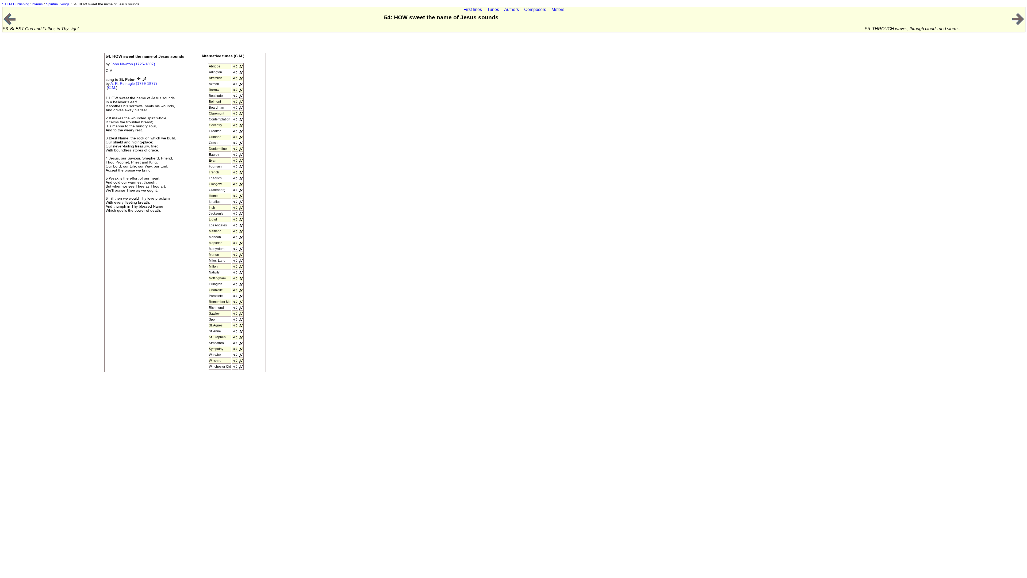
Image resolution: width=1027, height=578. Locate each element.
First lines (472, 9)
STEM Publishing (15, 4)
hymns (37, 4)
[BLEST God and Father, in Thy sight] (9, 24)
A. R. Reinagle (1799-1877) (133, 84)
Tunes (493, 9)
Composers (535, 9)
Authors (511, 9)
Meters (557, 9)
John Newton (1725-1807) (133, 64)
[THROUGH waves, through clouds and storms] (1018, 24)
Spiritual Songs (58, 4)
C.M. (112, 88)
